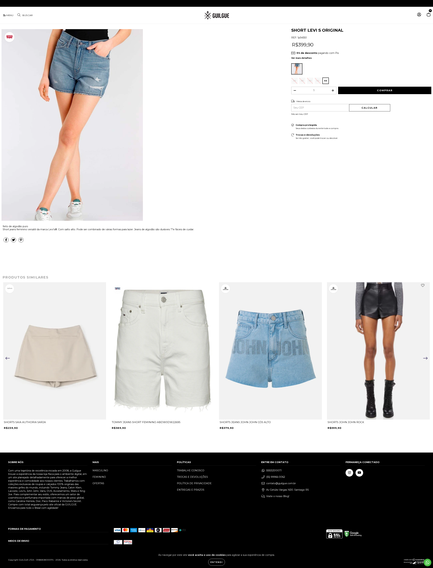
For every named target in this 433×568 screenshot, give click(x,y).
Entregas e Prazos (190, 489)
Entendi (216, 562)
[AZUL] (296, 68)
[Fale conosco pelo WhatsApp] (427, 562)
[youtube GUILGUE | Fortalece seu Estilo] (9, 3)
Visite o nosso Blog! (277, 496)
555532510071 (274, 470)
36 (294, 80)
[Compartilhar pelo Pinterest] (21, 241)
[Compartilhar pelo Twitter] (14, 241)
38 (302, 80)
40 (310, 80)
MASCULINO (100, 470)
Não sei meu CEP (299, 114)
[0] (428, 16)
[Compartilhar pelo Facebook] (6, 241)
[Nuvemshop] (414, 560)
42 (317, 80)
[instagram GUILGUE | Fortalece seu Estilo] (5, 3)
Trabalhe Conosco (190, 470)
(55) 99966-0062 (275, 476)
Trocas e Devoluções (192, 476)
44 (325, 80)
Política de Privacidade (194, 483)
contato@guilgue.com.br (281, 483)
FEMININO (99, 476)
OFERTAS (98, 483)
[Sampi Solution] (414, 563)
